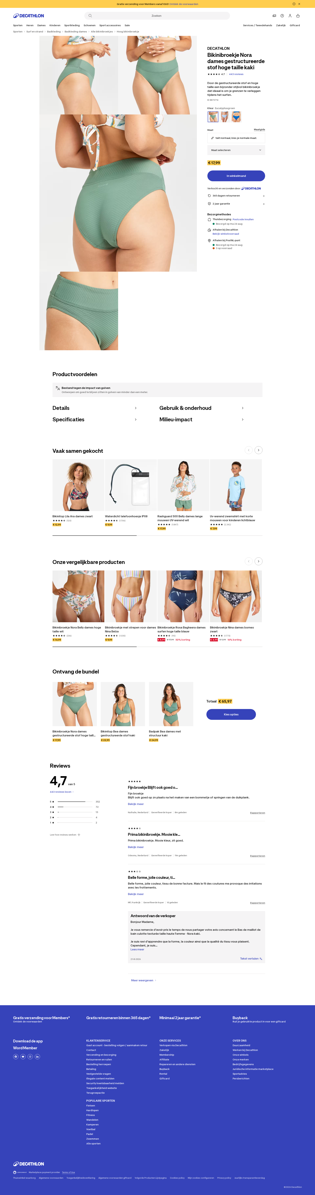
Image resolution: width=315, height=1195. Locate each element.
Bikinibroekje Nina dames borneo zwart (232, 629)
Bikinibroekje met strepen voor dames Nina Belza (131, 629)
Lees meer (137, 949)
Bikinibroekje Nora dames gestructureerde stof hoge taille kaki (74, 733)
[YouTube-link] (23, 1056)
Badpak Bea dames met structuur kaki (165, 733)
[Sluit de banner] (299, 4)
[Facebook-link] (15, 1056)
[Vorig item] (249, 450)
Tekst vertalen (249, 958)
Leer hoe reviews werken (63, 834)
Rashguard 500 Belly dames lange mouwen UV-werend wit (180, 518)
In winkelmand (236, 175)
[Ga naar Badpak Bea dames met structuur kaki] (171, 704)
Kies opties (231, 714)
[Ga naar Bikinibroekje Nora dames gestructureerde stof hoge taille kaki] (74, 704)
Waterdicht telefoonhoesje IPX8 (126, 516)
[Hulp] (282, 16)
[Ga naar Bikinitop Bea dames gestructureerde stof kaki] (123, 704)
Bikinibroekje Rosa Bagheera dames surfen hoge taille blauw (182, 629)
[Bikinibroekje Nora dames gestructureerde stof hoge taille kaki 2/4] (78, 75)
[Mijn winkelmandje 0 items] (298, 16)
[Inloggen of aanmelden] (290, 16)
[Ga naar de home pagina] (28, 15)
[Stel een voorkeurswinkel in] (274, 16)
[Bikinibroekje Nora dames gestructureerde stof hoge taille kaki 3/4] (118, 193)
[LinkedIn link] (37, 1056)
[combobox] (236, 150)
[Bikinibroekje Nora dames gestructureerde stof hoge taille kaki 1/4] (157, 75)
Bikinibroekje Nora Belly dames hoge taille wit (77, 629)
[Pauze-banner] (294, 4)
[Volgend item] (258, 450)
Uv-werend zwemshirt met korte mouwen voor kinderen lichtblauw (232, 518)
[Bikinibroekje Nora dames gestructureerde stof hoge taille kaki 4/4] (78, 311)
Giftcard (295, 25)
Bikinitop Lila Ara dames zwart (72, 516)
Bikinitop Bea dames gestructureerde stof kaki (118, 733)
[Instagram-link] (30, 1056)
